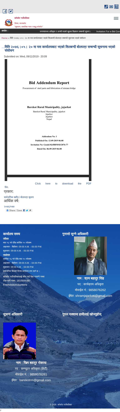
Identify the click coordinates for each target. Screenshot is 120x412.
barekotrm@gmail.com (35, 380)
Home (5, 38)
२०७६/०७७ (9, 206)
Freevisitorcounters (15, 284)
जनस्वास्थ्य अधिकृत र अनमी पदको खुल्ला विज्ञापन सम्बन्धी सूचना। (59, 31)
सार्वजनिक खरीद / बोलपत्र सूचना (19, 197)
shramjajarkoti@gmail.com (93, 295)
